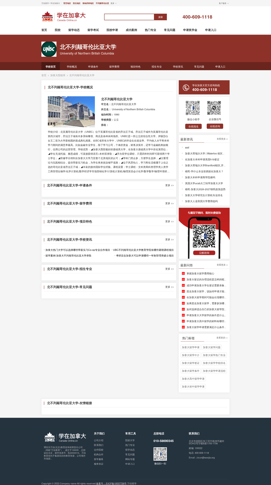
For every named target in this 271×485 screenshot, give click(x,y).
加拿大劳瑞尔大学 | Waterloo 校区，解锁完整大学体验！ (216, 153)
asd (187, 147)
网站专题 (130, 459)
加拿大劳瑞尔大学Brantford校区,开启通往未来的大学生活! (217, 165)
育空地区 (67, 3)
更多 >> (169, 185)
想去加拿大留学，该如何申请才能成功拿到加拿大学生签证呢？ (222, 291)
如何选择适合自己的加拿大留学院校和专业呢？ (213, 309)
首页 (43, 75)
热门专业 (130, 445)
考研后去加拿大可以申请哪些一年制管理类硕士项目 (145, 255)
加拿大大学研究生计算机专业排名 (204, 195)
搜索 (160, 17)
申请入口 (220, 66)
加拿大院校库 (57, 75)
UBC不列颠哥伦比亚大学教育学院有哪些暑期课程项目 (143, 250)
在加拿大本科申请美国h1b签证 (202, 159)
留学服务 (98, 459)
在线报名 (194, 126)
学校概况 (72, 66)
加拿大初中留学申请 (193, 386)
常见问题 (199, 66)
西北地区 (76, 3)
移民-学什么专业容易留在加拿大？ (204, 171)
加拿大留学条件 (190, 371)
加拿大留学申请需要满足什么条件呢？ (208, 327)
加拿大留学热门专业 (214, 355)
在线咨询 (215, 126)
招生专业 (157, 66)
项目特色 (135, 66)
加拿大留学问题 (212, 347)
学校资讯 (178, 66)
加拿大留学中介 (190, 355)
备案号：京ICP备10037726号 (111, 483)
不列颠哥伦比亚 (102, 3)
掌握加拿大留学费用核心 (200, 273)
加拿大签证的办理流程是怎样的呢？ (207, 279)
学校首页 (51, 66)
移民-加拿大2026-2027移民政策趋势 (205, 189)
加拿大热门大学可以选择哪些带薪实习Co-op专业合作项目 (77, 250)
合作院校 (98, 449)
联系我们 (98, 445)
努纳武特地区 (88, 3)
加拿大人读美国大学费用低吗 (201, 201)
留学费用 (114, 66)
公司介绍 (98, 440)
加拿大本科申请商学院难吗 (200, 177)
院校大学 (130, 440)
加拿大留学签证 (190, 363)
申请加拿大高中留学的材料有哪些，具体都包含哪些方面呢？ (220, 321)
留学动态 (130, 449)
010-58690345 (164, 440)
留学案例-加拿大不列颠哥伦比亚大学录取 (68, 255)
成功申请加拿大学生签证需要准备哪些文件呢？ (213, 285)
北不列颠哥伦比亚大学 (81, 75)
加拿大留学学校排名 (214, 363)
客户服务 (222, 3)
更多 (112, 3)
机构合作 (98, 454)
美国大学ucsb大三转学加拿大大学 (204, 183)
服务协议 (98, 463)
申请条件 (93, 66)
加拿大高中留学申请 (193, 378)
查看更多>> (222, 139)
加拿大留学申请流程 (214, 371)
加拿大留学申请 (190, 347)
